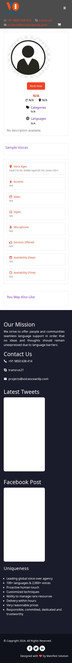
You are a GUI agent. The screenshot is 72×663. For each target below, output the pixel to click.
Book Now (36, 86)
